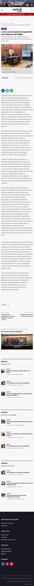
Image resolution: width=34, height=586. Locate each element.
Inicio (2, 23)
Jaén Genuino (4, 525)
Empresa (11, 23)
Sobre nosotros (4, 535)
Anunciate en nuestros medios (8, 539)
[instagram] (11, 564)
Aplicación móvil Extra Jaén (7, 523)
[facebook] (3, 90)
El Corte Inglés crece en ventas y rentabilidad (17, 383)
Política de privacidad (18, 581)
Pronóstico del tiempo (6, 551)
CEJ (8, 305)
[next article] (29, 14)
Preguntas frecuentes (6, 549)
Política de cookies (27, 581)
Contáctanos (4, 537)
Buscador (3, 553)
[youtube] (7, 564)
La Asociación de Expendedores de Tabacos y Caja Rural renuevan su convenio (8, 317)
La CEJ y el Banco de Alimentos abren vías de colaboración (17, 346)
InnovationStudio (27, 578)
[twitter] (7, 90)
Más (6, 23)
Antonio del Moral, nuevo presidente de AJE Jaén (26, 315)
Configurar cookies (28, 584)
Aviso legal (9, 581)
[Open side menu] (2, 10)
